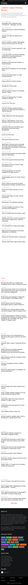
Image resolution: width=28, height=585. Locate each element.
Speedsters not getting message (12, 202)
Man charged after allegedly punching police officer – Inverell (13, 486)
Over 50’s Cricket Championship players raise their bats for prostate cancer (13, 499)
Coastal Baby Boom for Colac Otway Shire (13, 177)
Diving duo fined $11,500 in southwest (14, 237)
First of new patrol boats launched (13, 160)
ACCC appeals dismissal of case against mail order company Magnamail (13, 492)
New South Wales (5, 544)
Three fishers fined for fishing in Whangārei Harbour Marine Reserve (12, 303)
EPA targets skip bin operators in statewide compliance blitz (11, 433)
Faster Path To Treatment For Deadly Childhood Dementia (13, 465)
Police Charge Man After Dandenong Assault (13, 387)
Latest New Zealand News (7, 561)
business (10, 547)
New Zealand (4, 547)
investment (21, 547)
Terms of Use (12, 577)
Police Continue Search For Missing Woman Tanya (13, 91)
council (8, 542)
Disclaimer (21, 577)
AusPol (12, 542)
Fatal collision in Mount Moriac (11, 81)
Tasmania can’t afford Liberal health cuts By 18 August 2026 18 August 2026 (13, 310)
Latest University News (6, 564)
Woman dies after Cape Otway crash (13, 241)
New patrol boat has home (10, 139)
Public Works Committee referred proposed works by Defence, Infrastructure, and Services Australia (12, 351)
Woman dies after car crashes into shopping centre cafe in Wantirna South (13, 283)
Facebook (6, 572)
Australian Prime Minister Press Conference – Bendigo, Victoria (12, 24)
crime (2, 549)
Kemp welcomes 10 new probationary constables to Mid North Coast (13, 447)
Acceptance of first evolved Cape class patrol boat (12, 165)
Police (2, 539)
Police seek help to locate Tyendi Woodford (12, 196)
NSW (6, 539)
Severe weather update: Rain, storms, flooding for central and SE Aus (13, 417)
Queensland (21, 539)
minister (17, 542)
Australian (15, 537)
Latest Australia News (6, 556)
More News (14, 503)
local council (15, 539)
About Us (3, 577)
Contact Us (3, 580)
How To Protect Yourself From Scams (13, 481)
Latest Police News (5, 562)
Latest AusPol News (5, 565)
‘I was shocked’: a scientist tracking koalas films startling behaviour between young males (13, 56)
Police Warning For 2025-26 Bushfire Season (13, 30)
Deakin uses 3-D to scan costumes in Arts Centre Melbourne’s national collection (13, 219)
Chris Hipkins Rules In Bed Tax (10, 411)
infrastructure (23, 544)
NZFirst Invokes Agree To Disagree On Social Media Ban (13, 370)
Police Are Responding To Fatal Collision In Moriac (12, 97)
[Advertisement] (14, 261)
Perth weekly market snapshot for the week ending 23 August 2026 (13, 393)
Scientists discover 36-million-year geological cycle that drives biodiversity (12, 128)
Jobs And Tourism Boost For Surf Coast (12, 190)
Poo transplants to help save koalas (13, 226)
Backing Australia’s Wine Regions (11, 453)
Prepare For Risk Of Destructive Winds (12, 36)
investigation (15, 547)
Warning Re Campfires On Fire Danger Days (14, 69)
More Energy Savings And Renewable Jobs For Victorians (14, 154)
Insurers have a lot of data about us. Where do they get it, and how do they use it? (13, 337)
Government (8, 537)
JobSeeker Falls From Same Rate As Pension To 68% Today (12, 399)
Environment (12, 544)
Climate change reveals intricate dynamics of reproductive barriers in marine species (13, 109)
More (11, 524)
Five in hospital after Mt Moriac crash (13, 213)
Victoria (9, 539)
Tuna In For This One (8, 103)
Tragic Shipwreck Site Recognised (13, 116)
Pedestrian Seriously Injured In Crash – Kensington (13, 405)
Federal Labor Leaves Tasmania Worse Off (13, 343)
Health (17, 544)
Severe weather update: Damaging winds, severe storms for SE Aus (13, 42)
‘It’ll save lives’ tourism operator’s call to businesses (13, 49)
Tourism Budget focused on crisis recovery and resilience (12, 207)
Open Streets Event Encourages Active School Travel (13, 357)
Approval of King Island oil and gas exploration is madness (13, 231)
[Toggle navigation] (25, 3)
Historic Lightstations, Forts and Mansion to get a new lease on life (13, 121)
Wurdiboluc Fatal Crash (9, 86)
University (3, 542)
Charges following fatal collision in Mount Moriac (13, 63)
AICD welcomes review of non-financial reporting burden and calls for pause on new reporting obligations (13, 290)
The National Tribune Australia (15, 583)
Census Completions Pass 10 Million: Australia (12, 364)
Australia (3, 537)
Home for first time (8, 134)
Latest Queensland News (6, 559)
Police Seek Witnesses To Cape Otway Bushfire (12, 75)
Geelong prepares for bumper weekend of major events (11, 171)
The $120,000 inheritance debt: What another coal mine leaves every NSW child (13, 441)
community (20, 537)
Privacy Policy (12, 580)
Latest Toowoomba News (7, 557)
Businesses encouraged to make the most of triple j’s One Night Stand (12, 297)
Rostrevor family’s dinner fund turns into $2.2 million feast (14, 458)
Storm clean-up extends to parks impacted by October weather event (13, 184)
